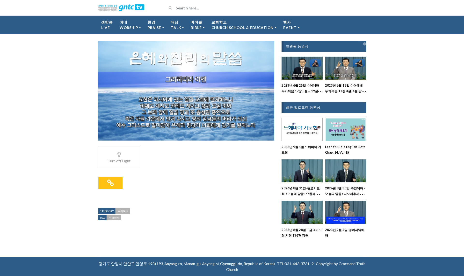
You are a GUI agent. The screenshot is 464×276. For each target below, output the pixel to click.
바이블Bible (196, 25)
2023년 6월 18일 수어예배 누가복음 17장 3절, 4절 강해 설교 (345, 90)
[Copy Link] (110, 183)
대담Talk (176, 25)
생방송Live (107, 25)
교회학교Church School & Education (242, 25)
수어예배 (123, 211)
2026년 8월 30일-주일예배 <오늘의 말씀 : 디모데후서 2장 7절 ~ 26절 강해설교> (345, 193)
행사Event (290, 25)
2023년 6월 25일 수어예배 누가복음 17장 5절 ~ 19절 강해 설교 (302, 90)
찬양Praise (154, 25)
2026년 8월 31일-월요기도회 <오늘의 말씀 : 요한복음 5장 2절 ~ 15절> (301, 193)
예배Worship (129, 25)
